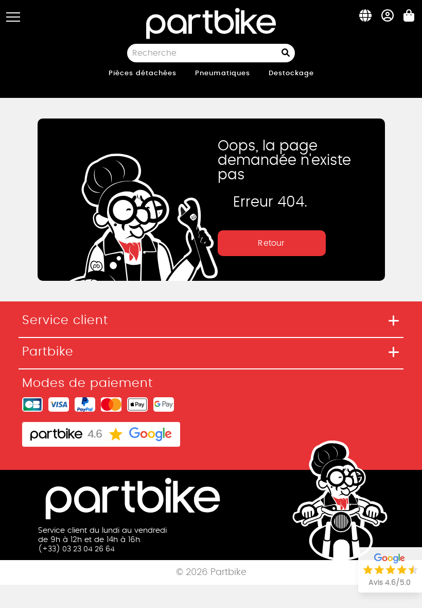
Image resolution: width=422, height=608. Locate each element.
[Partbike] (211, 22)
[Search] (288, 53)
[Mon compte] (388, 18)
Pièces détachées (143, 73)
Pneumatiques (222, 73)
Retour (271, 243)
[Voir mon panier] (409, 18)
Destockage (291, 73)
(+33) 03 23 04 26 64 (76, 549)
